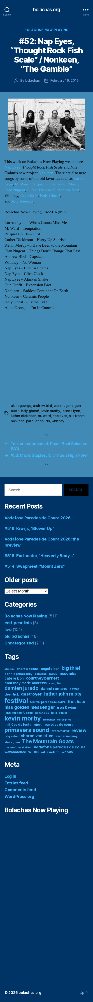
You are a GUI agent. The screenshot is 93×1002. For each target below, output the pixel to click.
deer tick (12, 694)
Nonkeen (46, 173)
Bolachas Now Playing (46, 30)
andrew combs (27, 669)
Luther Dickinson (41, 190)
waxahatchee (15, 752)
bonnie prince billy (19, 674)
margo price (64, 719)
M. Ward (22, 184)
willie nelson (50, 752)
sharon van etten (37, 735)
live (8, 629)
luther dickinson (23, 416)
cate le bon (14, 678)
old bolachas (17, 636)
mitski (37, 724)
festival (16, 701)
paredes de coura (59, 724)
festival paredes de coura (48, 702)
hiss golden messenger (30, 707)
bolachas (32, 80)
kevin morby (50, 411)
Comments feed (20, 789)
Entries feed (16, 783)
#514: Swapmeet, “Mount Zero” (35, 566)
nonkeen (17, 421)
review (79, 730)
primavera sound (27, 730)
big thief (71, 668)
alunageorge (21, 405)
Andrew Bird (68, 190)
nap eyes (60, 416)
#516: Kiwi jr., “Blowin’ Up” (29, 528)
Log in (10, 776)
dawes (74, 689)
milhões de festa (18, 724)
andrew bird (42, 405)
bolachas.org (46, 9)
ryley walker (12, 736)
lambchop (49, 719)
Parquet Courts (43, 184)
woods (67, 752)
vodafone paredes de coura (60, 747)
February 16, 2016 (64, 80)
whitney (58, 421)
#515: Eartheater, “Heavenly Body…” (39, 555)
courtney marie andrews (26, 683)
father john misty (62, 694)
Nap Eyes (12, 167)
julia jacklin (59, 712)
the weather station (18, 747)
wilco (33, 751)
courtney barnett (42, 678)
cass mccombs (63, 673)
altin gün (9, 669)
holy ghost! (30, 411)
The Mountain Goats (48, 741)
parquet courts (38, 421)
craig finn (55, 683)
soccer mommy (66, 736)
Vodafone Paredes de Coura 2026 (38, 518)
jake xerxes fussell (19, 712)
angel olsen (50, 669)
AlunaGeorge (22, 201)
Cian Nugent (15, 190)
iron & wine (66, 707)
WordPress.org (19, 796)
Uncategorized (19, 643)
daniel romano (54, 688)
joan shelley (42, 713)
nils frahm (77, 416)
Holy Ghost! (50, 195)
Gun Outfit (29, 195)
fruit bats (76, 701)
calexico (41, 674)
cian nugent (63, 405)
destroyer (31, 694)
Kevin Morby (68, 184)
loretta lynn (71, 411)
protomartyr (60, 731)
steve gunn (12, 742)
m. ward (44, 416)
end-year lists (18, 622)
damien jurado (22, 688)
